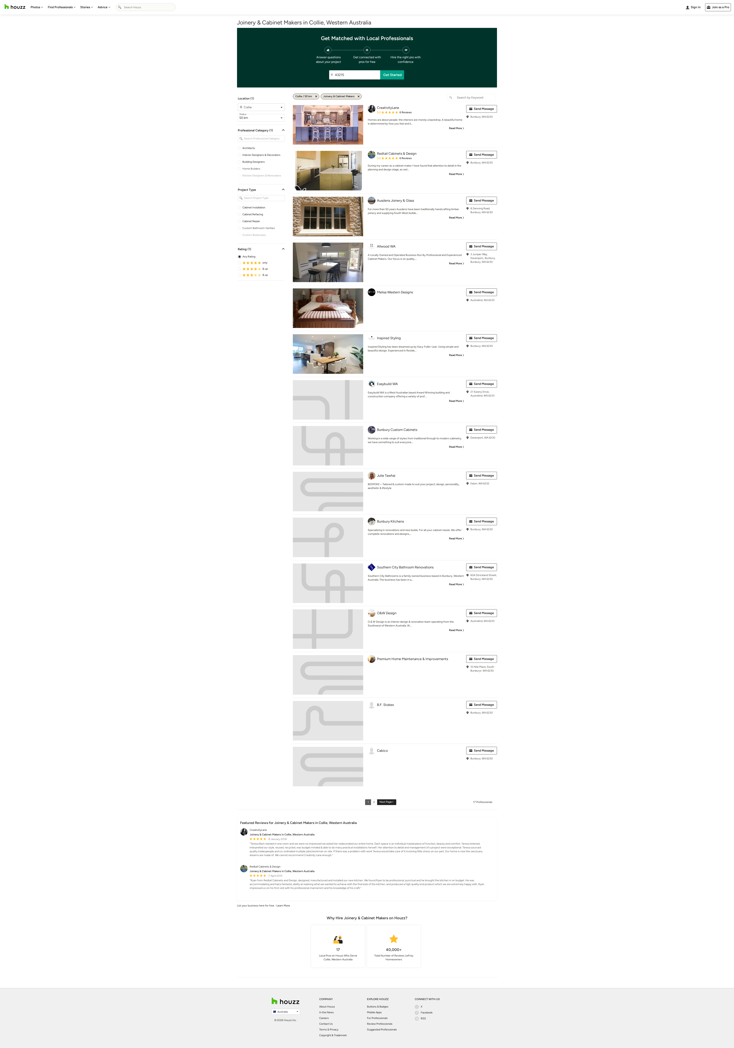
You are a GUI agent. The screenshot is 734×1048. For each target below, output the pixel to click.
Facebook (427, 1012)
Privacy (334, 1029)
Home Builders (251, 168)
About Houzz (327, 1006)
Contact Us (326, 1023)
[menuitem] (36, 7)
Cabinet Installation (253, 207)
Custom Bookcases (254, 235)
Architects (248, 148)
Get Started (392, 75)
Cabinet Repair (251, 221)
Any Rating (249, 256)
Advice (102, 7)
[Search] (119, 7)
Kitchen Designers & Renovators (261, 175)
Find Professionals (60, 7)
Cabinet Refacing (252, 214)
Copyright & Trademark (333, 1035)
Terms (323, 1029)
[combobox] (145, 7)
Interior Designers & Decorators (261, 155)
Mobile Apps (374, 1012)
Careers (324, 1018)
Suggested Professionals (382, 1029)
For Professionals (377, 1018)
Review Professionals (379, 1023)
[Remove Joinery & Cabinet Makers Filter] (358, 96)
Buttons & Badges (377, 1006)
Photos (35, 7)
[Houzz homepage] (15, 6)
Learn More (283, 905)
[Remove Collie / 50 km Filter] (316, 96)
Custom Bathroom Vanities (258, 228)
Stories (85, 7)
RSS (423, 1018)
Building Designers (253, 161)
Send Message (484, 109)
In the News (326, 1012)
